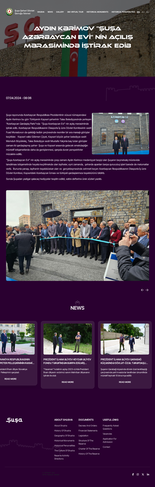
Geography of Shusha (64, 435)
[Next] (147, 290)
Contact (106, 447)
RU (147, 12)
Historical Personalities (64, 445)
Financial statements (88, 430)
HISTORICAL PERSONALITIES (123, 12)
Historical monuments (64, 440)
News (50, 12)
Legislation (83, 435)
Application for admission (110, 440)
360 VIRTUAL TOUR (75, 12)
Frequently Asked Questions (111, 427)
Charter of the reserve (89, 448)
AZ (143, 12)
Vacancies (107, 433)
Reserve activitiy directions (61, 457)
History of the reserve (89, 453)
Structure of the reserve (86, 442)
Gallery (60, 12)
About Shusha (60, 425)
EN (138, 12)
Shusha (40, 12)
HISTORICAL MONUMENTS (97, 12)
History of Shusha (62, 430)
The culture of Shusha (64, 450)
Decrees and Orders (88, 425)
